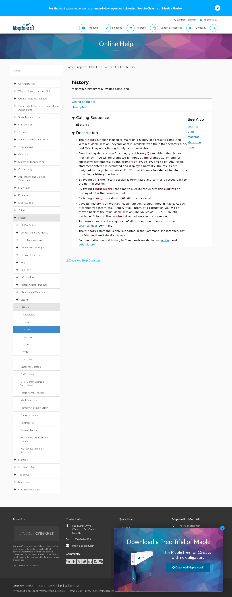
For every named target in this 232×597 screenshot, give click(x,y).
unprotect (28, 359)
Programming (25, 146)
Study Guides (25, 202)
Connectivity (25, 169)
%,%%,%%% (29, 314)
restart (26, 351)
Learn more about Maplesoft (26, 565)
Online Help (95, 67)
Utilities (24, 307)
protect (27, 344)
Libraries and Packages (32, 292)
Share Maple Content (30, 117)
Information (27, 277)
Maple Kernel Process (32, 392)
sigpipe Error (27, 422)
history (27, 329)
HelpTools (25, 269)
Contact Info (74, 519)
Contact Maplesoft (186, 19)
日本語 (63, 585)
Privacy (87, 590)
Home (70, 67)
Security (24, 299)
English (29, 585)
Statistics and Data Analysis (33, 139)
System (22, 217)
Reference (23, 210)
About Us (19, 519)
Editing (26, 322)
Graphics (23, 154)
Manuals (23, 459)
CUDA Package (28, 225)
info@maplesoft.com (83, 545)
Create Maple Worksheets (32, 98)
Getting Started (26, 83)
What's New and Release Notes (35, 91)
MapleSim (23, 482)
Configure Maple (27, 467)
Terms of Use (75, 590)
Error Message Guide (32, 239)
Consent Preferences (103, 590)
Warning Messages (30, 430)
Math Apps (24, 187)
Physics (22, 131)
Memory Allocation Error (34, 407)
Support (81, 67)
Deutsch (52, 585)
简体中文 (75, 585)
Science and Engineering (31, 161)
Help (22, 262)
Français (40, 585)
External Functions (30, 254)
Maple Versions (28, 400)
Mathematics (25, 124)
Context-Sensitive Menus (34, 232)
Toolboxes (23, 474)
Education (23, 195)
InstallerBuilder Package (33, 284)
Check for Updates (30, 366)
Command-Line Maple (32, 247)
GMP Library (27, 374)
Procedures (29, 336)
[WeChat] (100, 561)
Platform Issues (29, 415)
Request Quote (210, 19)
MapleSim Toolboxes (29, 489)
